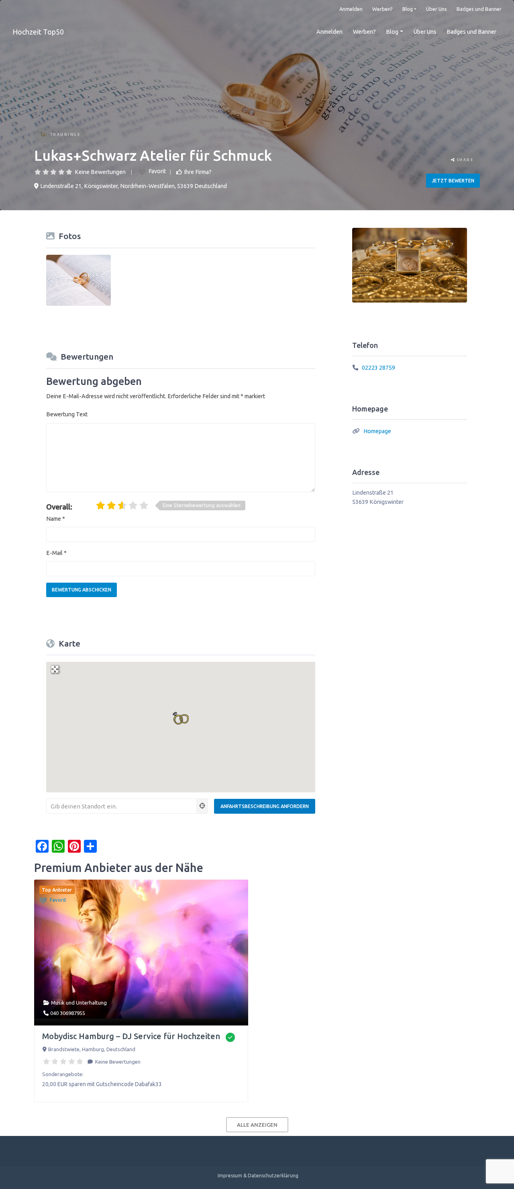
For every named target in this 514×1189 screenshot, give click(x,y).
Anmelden (351, 9)
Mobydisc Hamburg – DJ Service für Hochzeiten (131, 1036)
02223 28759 (378, 367)
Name (55, 519)
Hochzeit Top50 (38, 32)
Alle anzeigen (257, 1125)
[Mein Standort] (202, 806)
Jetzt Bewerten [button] (453, 180)
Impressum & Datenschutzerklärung (258, 1175)
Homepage (377, 431)
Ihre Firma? (198, 172)
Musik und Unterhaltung (79, 1002)
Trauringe (65, 134)
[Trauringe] (43, 135)
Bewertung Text (67, 414)
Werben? (382, 9)
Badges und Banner (479, 9)
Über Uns (436, 9)
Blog (407, 9)
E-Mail (56, 553)
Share (464, 160)
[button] (181, 718)
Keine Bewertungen (100, 172)
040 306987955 (67, 1013)
